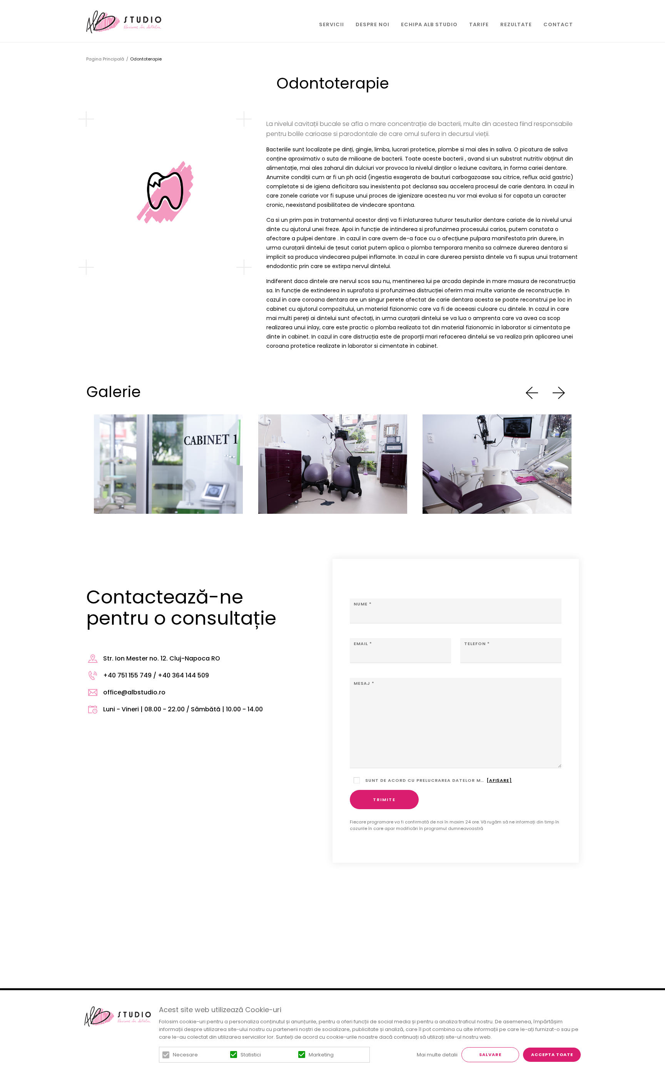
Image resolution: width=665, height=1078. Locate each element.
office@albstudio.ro (134, 692)
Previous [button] (532, 393)
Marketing (321, 1054)
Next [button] (558, 393)
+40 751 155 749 (127, 675)
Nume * (363, 604)
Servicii (331, 24)
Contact (558, 24)
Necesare (185, 1054)
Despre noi (372, 24)
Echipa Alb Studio (429, 24)
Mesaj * (364, 683)
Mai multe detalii (437, 1054)
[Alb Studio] (123, 22)
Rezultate (516, 24)
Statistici (251, 1054)
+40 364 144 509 (183, 675)
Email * (363, 643)
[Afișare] (499, 780)
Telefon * (477, 643)
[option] (168, 464)
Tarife (479, 24)
